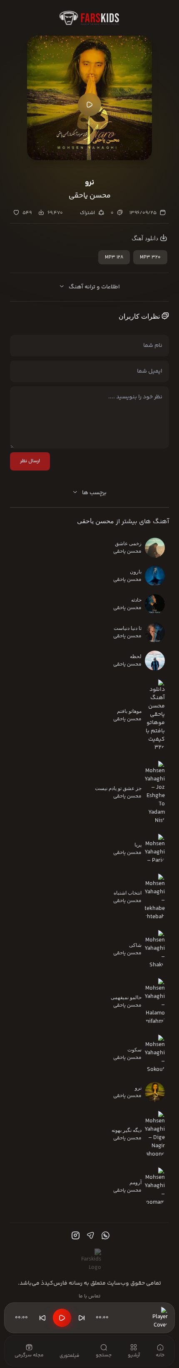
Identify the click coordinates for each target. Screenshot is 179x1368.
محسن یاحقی (95, 520)
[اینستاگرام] (75, 1235)
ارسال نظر (30, 461)
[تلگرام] (89, 1235)
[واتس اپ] (104, 1235)
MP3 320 (150, 257)
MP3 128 (114, 257)
